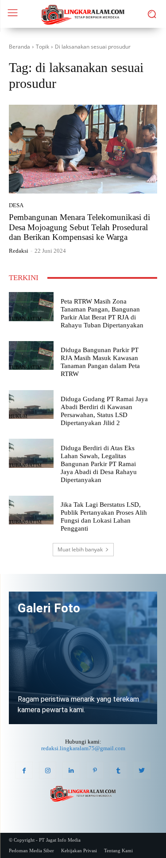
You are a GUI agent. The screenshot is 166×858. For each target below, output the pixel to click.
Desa (16, 205)
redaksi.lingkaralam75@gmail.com (83, 748)
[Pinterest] (95, 770)
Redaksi (18, 250)
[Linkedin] (71, 770)
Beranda (19, 46)
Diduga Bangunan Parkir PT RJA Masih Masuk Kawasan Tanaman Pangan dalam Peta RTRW (100, 361)
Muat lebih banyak (80, 549)
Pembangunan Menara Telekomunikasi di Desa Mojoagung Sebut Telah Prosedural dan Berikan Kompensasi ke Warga (79, 227)
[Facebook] (24, 770)
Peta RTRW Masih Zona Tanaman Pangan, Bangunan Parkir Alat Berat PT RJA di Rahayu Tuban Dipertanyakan (102, 313)
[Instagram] (47, 770)
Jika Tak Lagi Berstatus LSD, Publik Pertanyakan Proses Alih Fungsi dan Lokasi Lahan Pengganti (104, 516)
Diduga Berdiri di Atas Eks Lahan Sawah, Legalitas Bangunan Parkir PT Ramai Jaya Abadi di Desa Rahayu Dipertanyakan (99, 463)
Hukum (18, 416)
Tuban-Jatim (25, 318)
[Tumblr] (118, 770)
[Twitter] (142, 770)
